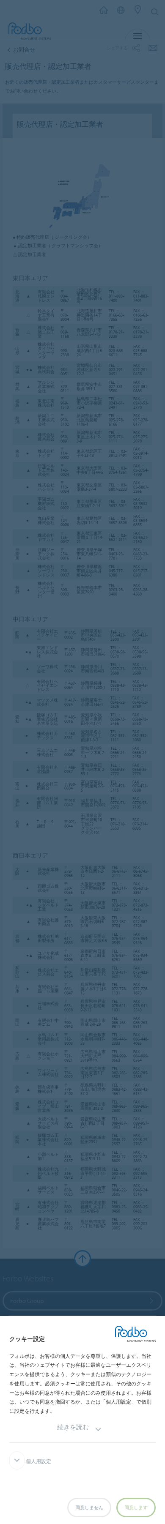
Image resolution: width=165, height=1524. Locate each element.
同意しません (89, 1507)
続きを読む (73, 1427)
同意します (136, 1507)
